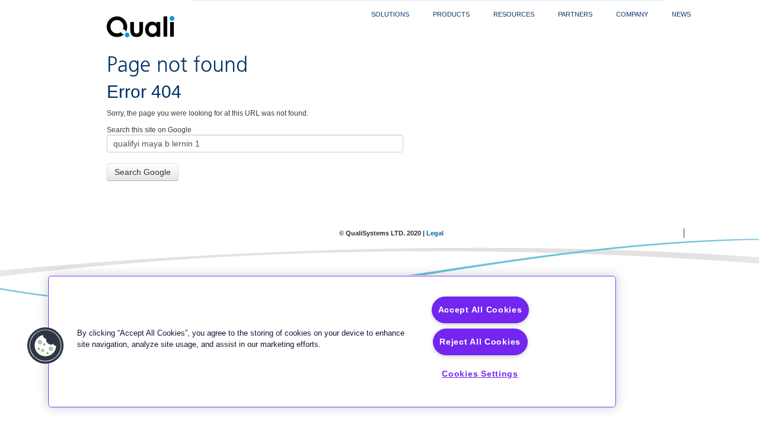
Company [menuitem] (632, 14)
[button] (46, 346)
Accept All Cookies (480, 309)
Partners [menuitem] (575, 14)
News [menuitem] (681, 14)
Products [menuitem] (451, 14)
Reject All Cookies (480, 341)
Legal (435, 233)
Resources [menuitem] (513, 14)
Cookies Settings (480, 373)
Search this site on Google (149, 130)
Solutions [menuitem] (390, 14)
